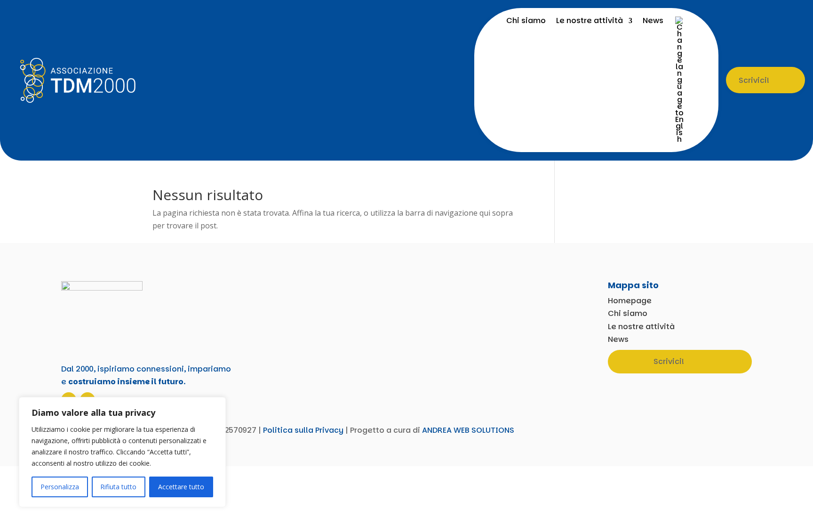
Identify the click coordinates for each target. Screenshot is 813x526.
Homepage (630, 300)
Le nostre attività (589, 21)
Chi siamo (526, 21)
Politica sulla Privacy (303, 430)
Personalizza (59, 486)
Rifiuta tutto (118, 486)
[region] (122, 452)
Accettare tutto (181, 486)
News (653, 21)
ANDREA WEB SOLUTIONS (468, 430)
